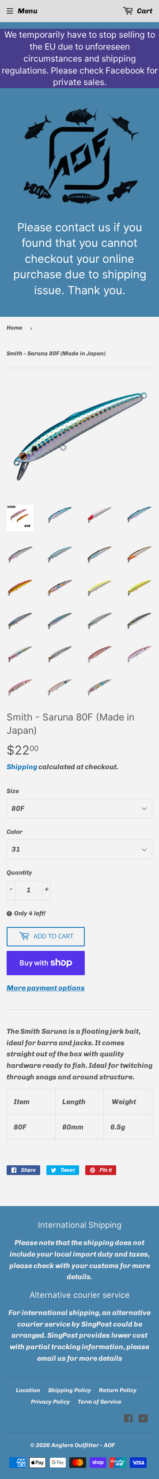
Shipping (22, 767)
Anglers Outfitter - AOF (83, 1445)
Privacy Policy (50, 1401)
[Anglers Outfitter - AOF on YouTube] (143, 1419)
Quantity (19, 872)
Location (28, 1390)
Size (13, 791)
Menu (28, 11)
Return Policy (117, 1390)
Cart (144, 11)
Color (15, 832)
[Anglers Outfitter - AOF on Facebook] (128, 1419)
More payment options (46, 988)
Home (15, 327)
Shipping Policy (69, 1390)
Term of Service (99, 1401)
